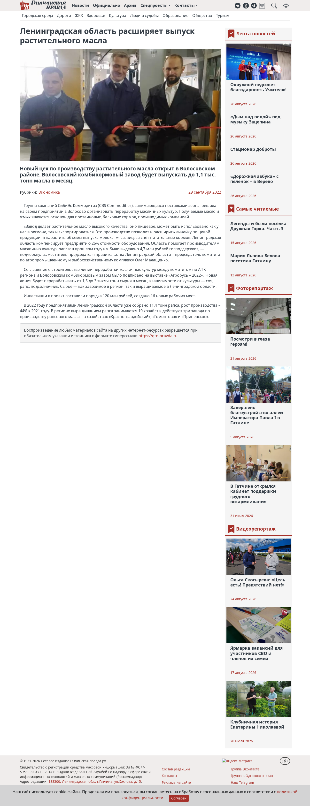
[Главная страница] (43, 5)
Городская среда (37, 15)
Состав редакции (176, 769)
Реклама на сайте (176, 782)
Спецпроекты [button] (154, 5)
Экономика (49, 192)
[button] (237, 5)
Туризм (223, 15)
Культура (117, 15)
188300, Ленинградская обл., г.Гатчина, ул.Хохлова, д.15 (94, 781)
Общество (202, 15)
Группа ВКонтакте (245, 769)
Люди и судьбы (144, 15)
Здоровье (96, 15)
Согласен (178, 798)
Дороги (64, 15)
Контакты (169, 775)
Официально (106, 5)
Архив (130, 5)
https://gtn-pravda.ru (158, 335)
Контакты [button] (184, 5)
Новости (80, 5)
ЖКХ (79, 15)
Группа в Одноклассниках (252, 775)
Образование (175, 15)
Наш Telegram (242, 782)
